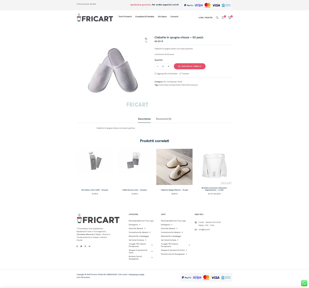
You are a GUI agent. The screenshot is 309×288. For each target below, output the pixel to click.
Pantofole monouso (189, 85)
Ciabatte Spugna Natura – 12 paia (174, 190)
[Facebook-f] (77, 246)
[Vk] (89, 246)
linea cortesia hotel (172, 85)
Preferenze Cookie (136, 274)
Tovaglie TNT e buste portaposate (137, 245)
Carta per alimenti (136, 228)
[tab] (144, 119)
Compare (185, 74)
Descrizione (144, 118)
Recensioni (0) (163, 118)
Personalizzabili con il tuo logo (141, 221)
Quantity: (158, 60)
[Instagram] (85, 246)
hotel (161, 85)
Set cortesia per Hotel (172, 81)
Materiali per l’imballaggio (139, 236)
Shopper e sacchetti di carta (138, 251)
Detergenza (133, 225)
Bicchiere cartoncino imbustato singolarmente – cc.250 (214, 189)
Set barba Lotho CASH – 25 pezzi (94, 190)
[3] (223, 17)
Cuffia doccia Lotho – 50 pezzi (134, 190)
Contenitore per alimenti (138, 232)
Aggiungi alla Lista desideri (167, 74)
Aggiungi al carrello (191, 66)
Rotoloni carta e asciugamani (135, 257)
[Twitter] (81, 246)
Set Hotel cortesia (136, 240)
